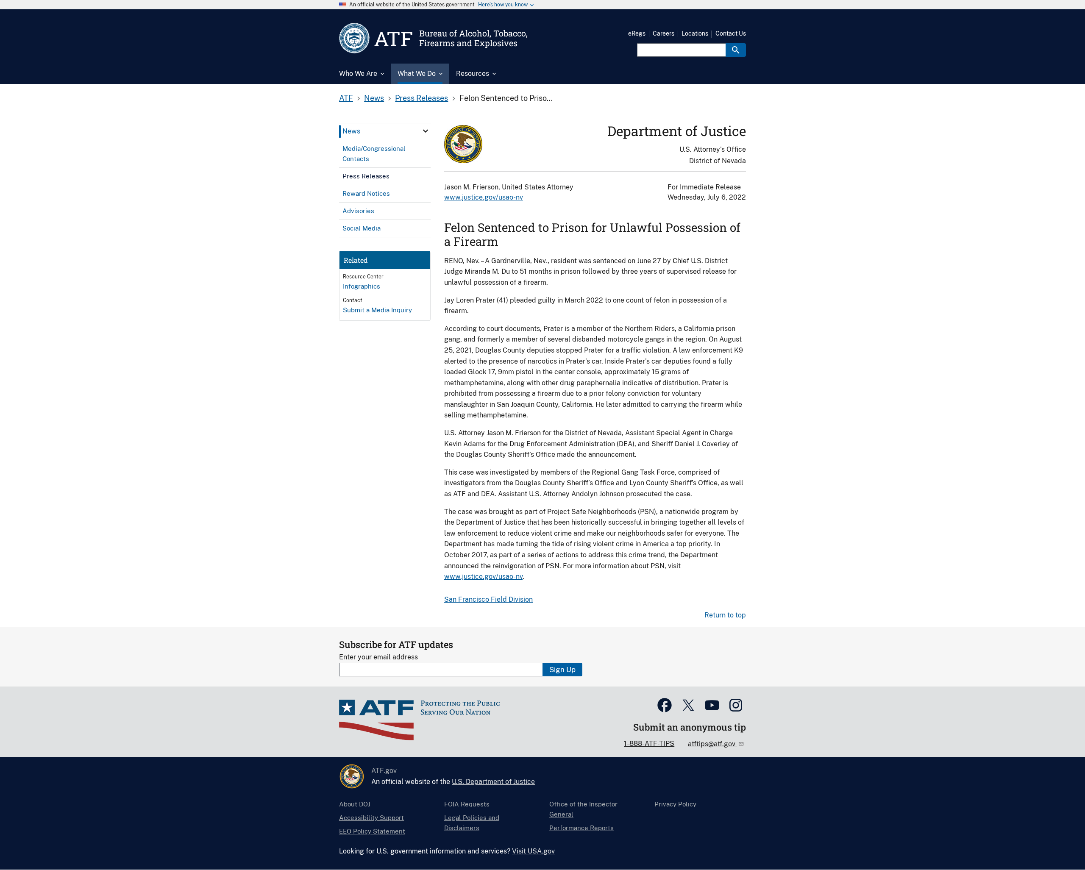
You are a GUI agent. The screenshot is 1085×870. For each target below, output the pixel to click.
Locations (695, 33)
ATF (346, 98)
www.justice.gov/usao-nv (483, 197)
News (374, 98)
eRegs (636, 33)
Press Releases (421, 98)
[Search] (736, 50)
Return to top (725, 615)
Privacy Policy (675, 804)
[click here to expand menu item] (425, 131)
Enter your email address (378, 657)
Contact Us (730, 33)
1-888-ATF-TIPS (649, 743)
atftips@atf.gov (712, 744)
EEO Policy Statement (372, 831)
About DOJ (354, 804)
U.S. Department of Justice (493, 782)
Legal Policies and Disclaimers (471, 822)
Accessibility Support (371, 817)
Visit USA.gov (533, 851)
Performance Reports (581, 827)
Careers (663, 33)
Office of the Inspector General (583, 809)
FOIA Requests (467, 804)
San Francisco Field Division (488, 599)
